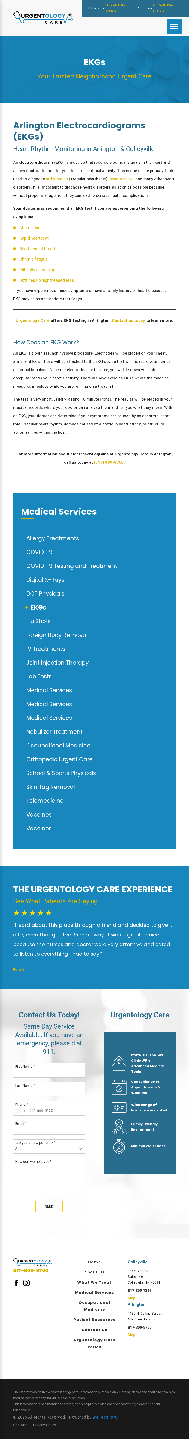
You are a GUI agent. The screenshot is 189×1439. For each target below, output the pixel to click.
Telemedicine (45, 801)
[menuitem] (94, 1261)
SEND (49, 1206)
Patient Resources (94, 1319)
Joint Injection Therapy (57, 662)
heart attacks (122, 179)
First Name (25, 1066)
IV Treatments (45, 649)
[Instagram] (26, 1282)
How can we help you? (33, 1161)
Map (131, 1298)
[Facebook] (16, 1282)
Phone (21, 1104)
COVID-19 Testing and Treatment (71, 566)
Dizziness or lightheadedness (46, 280)
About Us (94, 1272)
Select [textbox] (20, 1149)
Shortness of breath (37, 248)
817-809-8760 (163, 8)
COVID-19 (39, 552)
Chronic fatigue (33, 259)
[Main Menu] (174, 26)
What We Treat (94, 1282)
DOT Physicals (45, 593)
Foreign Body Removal (57, 635)
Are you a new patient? (35, 1142)
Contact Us (95, 1329)
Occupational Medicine (58, 745)
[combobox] (21, 1111)
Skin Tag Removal (50, 787)
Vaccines (39, 814)
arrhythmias (57, 179)
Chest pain (29, 227)
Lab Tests (39, 676)
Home (94, 1262)
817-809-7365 (116, 8)
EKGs (38, 607)
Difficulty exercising (37, 269)
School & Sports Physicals (61, 773)
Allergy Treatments (52, 538)
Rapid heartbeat (34, 238)
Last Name (25, 1085)
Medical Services (49, 690)
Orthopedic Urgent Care (59, 759)
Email (21, 1123)
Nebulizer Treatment (54, 731)
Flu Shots (38, 621)
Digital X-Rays (45, 580)
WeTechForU (105, 1417)
